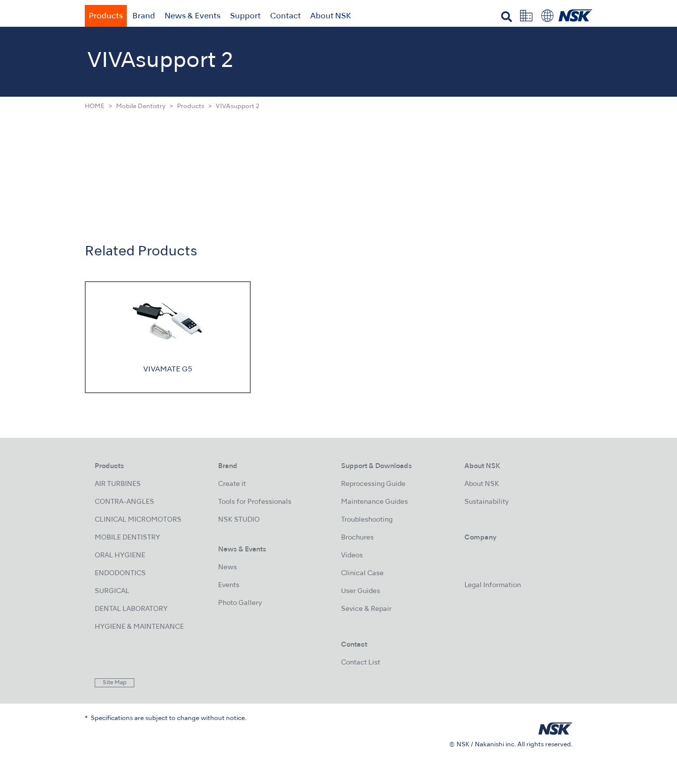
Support (245, 16)
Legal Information (492, 585)
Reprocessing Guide (373, 484)
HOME (95, 107)
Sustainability (486, 502)
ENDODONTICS (120, 573)
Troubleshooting (367, 520)
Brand (143, 16)
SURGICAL (112, 591)
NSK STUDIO (239, 520)
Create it (232, 484)
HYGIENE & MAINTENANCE (139, 627)
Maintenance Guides (374, 502)
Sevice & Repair (366, 609)
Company (480, 538)
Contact (285, 16)
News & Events (193, 16)
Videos (352, 555)
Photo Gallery (240, 603)
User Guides (360, 591)
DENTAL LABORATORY (131, 609)
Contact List (360, 663)
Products (106, 16)
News (227, 567)
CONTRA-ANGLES (124, 502)
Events (228, 585)
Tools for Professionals (254, 502)
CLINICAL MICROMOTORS (138, 520)
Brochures (357, 538)
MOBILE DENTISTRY (127, 538)
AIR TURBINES (118, 484)
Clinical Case (362, 573)
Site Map (114, 683)
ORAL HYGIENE (120, 555)
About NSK (330, 16)
